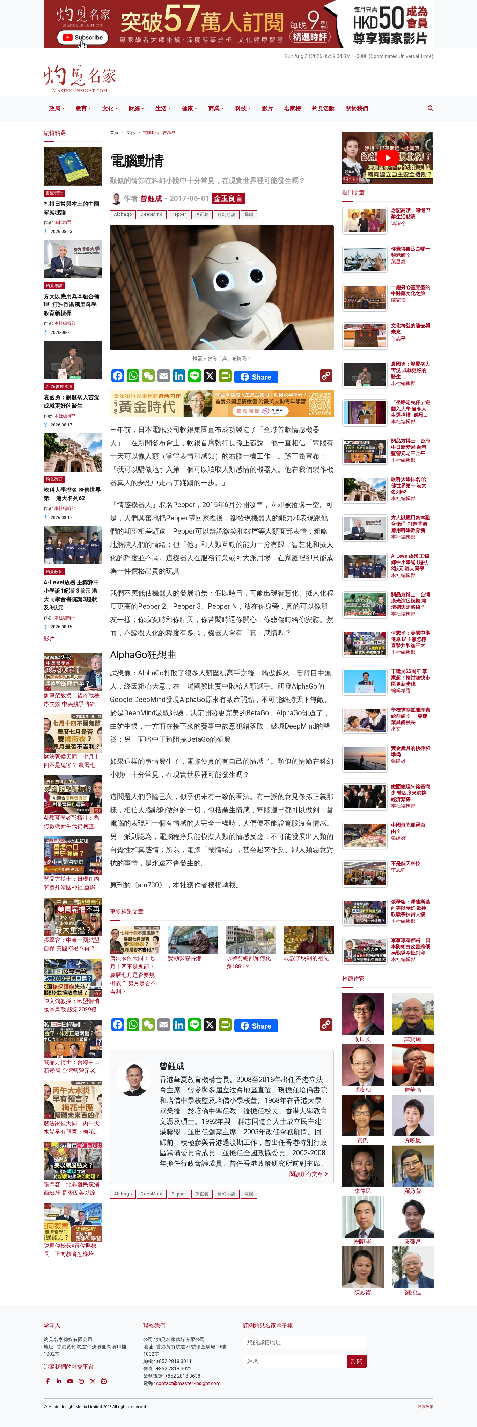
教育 (81, 108)
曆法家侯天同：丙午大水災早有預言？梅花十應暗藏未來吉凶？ (72, 1131)
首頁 (114, 132)
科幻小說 (227, 214)
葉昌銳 (398, 261)
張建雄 (398, 761)
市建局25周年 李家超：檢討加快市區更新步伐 (410, 677)
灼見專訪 (54, 285)
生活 (161, 108)
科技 (241, 108)
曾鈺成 (151, 198)
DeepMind (152, 214)
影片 (267, 108)
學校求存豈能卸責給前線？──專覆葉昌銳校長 (410, 716)
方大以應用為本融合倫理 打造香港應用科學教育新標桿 (72, 304)
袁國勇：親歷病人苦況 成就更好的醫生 (410, 370)
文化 (107, 108)
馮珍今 (398, 223)
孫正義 (202, 214)
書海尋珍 (54, 193)
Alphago (123, 214)
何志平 (398, 338)
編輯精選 (62, 222)
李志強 (398, 870)
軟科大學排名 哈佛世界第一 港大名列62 (408, 485)
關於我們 (357, 108)
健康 (187, 108)
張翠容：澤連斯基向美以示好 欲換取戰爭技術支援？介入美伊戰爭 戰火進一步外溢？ (410, 914)
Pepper (178, 214)
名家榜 (292, 108)
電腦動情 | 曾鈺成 (159, 132)
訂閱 (356, 1361)
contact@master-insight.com (188, 1383)
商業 (214, 108)
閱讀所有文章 (306, 1174)
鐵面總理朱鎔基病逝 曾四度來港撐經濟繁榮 (410, 793)
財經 (134, 108)
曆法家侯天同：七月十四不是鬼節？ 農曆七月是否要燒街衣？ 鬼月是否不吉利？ (133, 975)
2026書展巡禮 (59, 386)
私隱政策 (425, 1407)
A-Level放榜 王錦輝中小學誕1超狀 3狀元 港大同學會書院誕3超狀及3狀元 (410, 568)
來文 (396, 729)
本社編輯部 (64, 323)
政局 (54, 108)
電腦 (249, 214)
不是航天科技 (405, 863)
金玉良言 (228, 198)
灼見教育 (54, 479)
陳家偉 (398, 300)
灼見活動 (323, 108)
